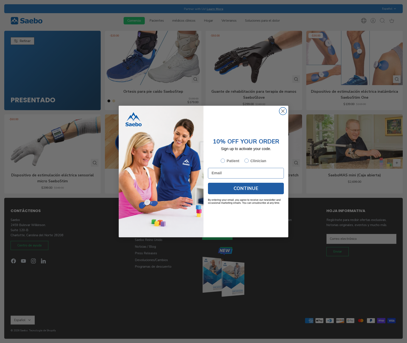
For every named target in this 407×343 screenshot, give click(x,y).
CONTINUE (246, 188)
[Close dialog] (283, 111)
